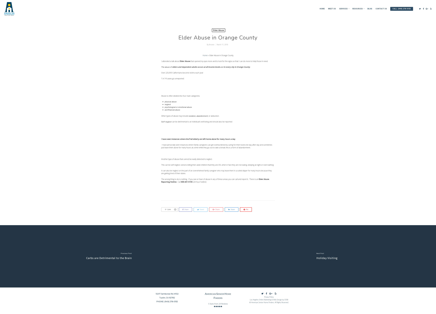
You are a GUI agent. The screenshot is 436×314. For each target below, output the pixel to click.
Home (322, 9)
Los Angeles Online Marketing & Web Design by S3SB (269, 300)
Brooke (211, 45)
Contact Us (381, 9)
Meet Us (332, 9)
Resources (357, 9)
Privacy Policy (269, 297)
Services (343, 9)
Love (171, 209)
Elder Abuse (218, 30)
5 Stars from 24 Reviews (218, 304)
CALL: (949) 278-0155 (402, 9)
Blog (370, 9)
